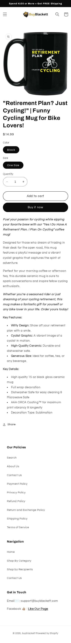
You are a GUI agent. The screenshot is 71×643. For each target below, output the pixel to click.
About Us (13, 466)
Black (11, 149)
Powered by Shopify (47, 633)
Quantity (8, 174)
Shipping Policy (17, 518)
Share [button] (12, 424)
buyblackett (29, 633)
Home (11, 551)
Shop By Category (19, 560)
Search (12, 457)
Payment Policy (17, 483)
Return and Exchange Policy (26, 510)
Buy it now (35, 207)
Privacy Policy (16, 492)
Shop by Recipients (20, 569)
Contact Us (14, 475)
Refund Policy (16, 501)
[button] (5, 14)
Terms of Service (18, 527)
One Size (13, 165)
